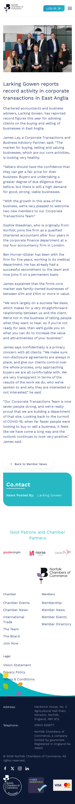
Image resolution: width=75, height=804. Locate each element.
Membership (52, 603)
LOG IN (51, 8)
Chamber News (15, 610)
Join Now (10, 643)
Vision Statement (17, 665)
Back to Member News (31, 464)
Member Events (54, 617)
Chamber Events (16, 603)
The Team (11, 629)
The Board (11, 636)
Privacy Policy (14, 672)
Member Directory (56, 624)
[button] (70, 8)
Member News (53, 610)
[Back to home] (13, 8)
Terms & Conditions (19, 679)
